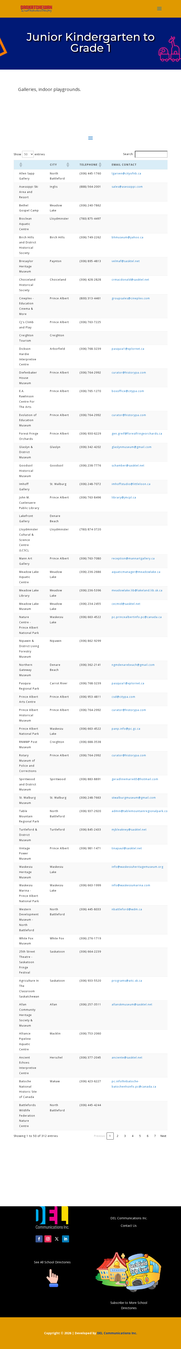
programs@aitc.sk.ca (127, 981)
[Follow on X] (56, 1238)
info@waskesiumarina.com (131, 885)
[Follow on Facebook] (39, 1238)
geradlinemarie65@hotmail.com (135, 779)
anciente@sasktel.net (127, 1057)
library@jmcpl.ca (124, 497)
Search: (128, 154)
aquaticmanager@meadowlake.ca (136, 572)
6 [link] (147, 1136)
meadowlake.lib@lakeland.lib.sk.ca (137, 590)
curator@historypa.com (129, 372)
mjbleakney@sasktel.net (129, 829)
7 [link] (155, 1136)
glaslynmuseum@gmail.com (132, 447)
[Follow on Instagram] (47, 1238)
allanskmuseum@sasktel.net (132, 1004)
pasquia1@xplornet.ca (128, 349)
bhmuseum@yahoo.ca (127, 237)
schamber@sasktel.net (128, 465)
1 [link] (110, 1136)
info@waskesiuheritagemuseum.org (137, 867)
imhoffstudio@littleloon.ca (131, 484)
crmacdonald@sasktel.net (130, 279)
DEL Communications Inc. (117, 1333)
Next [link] (163, 1136)
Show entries (29, 154)
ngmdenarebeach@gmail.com (133, 665)
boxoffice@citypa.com (128, 391)
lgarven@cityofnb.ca (126, 173)
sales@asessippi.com (127, 187)
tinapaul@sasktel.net (127, 848)
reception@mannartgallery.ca (133, 558)
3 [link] (125, 1136)
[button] (20, 164)
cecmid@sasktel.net (126, 604)
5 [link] (140, 1136)
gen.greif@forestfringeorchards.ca (137, 433)
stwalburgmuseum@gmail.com (134, 797)
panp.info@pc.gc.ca (126, 729)
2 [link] (117, 1136)
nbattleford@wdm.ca (127, 909)
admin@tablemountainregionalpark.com (141, 811)
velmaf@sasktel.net (126, 261)
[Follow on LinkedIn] (65, 1238)
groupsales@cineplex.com (131, 298)
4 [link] (132, 1136)
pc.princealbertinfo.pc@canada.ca (137, 617)
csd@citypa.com (123, 697)
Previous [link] (99, 1136)
